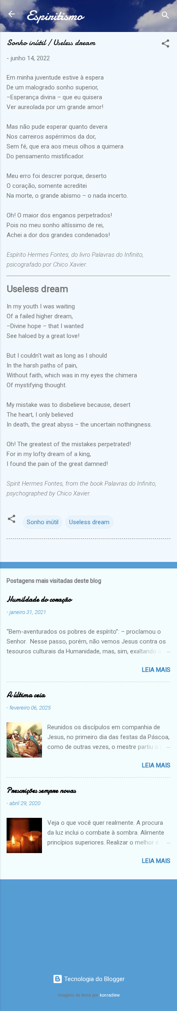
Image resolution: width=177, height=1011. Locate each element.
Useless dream (89, 522)
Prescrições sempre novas (41, 790)
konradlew (110, 995)
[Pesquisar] (165, 16)
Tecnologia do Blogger (94, 979)
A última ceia (26, 695)
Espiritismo (54, 16)
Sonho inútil (42, 522)
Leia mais (156, 669)
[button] (165, 45)
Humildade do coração (39, 599)
